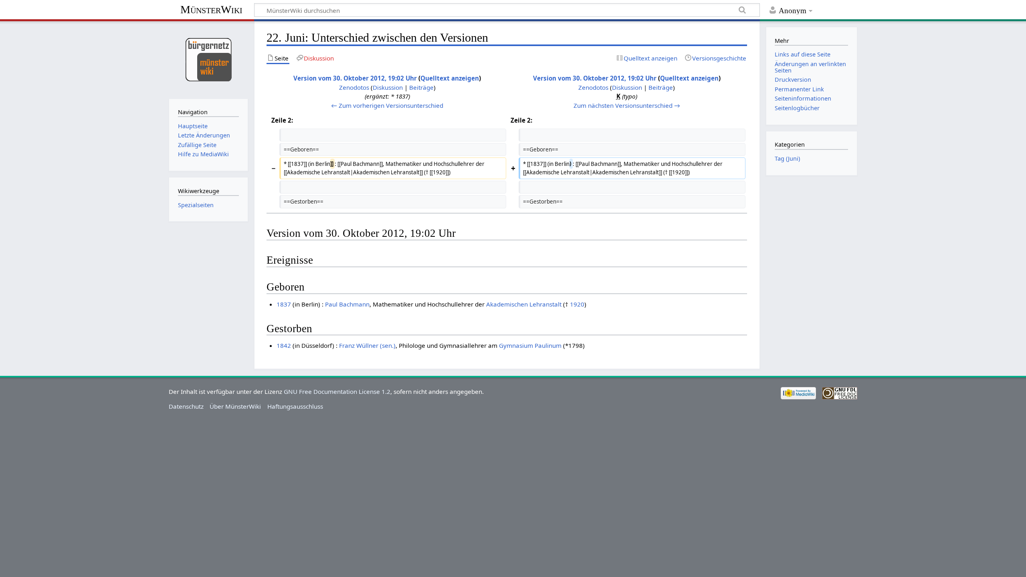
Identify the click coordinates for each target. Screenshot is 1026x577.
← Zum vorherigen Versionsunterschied (387, 105)
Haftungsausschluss (295, 406)
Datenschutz (186, 406)
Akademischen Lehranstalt (523, 304)
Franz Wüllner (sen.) (367, 345)
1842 (284, 345)
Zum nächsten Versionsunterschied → (627, 105)
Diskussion (388, 87)
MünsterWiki (211, 9)
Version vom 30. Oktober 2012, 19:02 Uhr (355, 78)
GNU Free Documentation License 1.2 (337, 391)
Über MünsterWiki (235, 406)
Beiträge (421, 87)
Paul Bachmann (347, 304)
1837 (284, 304)
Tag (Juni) (787, 158)
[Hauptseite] (208, 59)
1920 (577, 304)
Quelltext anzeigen (449, 78)
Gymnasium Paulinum (530, 345)
